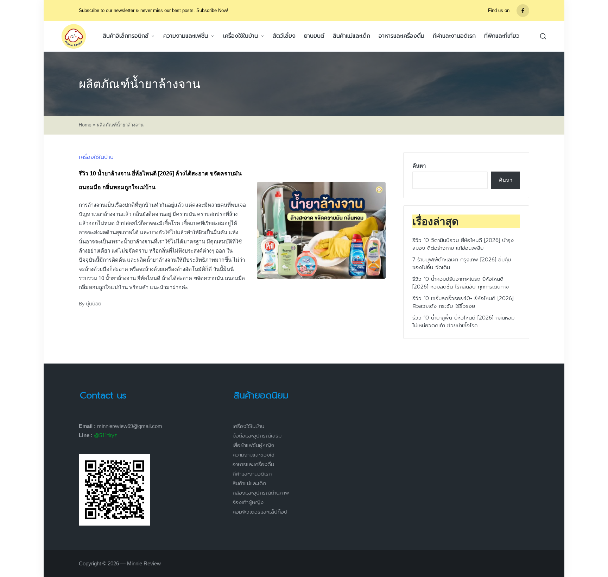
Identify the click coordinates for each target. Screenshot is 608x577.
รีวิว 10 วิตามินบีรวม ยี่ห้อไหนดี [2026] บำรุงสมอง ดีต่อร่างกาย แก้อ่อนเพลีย (463, 244)
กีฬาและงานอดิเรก (252, 474)
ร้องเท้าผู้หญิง (248, 502)
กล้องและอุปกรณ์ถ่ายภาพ (261, 493)
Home (85, 125)
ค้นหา (419, 166)
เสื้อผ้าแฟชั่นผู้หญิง (253, 445)
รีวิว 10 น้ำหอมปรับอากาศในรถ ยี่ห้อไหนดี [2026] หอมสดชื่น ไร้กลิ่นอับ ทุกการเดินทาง (460, 283)
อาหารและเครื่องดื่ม (253, 464)
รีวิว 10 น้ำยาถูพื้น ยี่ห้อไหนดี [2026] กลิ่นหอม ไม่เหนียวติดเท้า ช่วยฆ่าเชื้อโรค (463, 322)
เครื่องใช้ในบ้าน (96, 157)
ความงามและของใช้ (253, 455)
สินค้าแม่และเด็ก (249, 483)
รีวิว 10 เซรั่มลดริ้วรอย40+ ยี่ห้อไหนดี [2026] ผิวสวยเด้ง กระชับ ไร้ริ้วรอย (462, 302)
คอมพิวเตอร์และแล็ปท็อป (260, 512)
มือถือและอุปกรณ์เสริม (257, 436)
